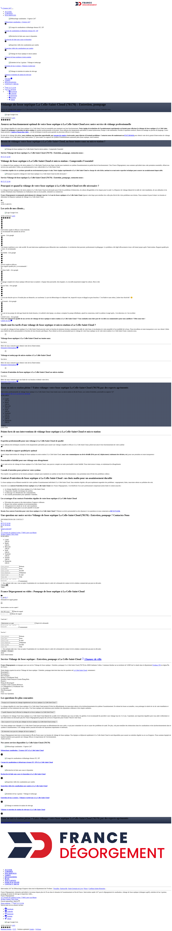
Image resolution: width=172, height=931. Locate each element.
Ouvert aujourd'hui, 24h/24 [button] (9, 901)
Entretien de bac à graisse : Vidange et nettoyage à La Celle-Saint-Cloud (25, 798)
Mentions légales (6, 929)
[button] (6, 8)
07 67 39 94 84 (11, 89)
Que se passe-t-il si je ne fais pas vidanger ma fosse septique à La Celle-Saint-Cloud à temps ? (29, 722)
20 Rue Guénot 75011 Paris (9, 534)
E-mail (21, 575)
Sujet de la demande (42, 623)
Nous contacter (5, 146)
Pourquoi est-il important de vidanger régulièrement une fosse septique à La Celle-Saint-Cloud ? (29, 702)
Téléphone (22, 573)
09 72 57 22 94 (11, 87)
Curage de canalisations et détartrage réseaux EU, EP (21, 31)
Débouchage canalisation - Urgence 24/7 (17, 22)
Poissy (86, 888)
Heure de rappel (17, 614)
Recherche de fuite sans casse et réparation (18, 39)
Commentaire (23, 581)
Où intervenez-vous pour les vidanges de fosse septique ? (18, 731)
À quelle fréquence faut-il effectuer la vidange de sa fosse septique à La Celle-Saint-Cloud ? (28, 712)
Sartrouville (63, 888)
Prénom (21, 566)
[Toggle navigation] (12, 8)
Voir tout (8, 79)
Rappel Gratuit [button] (5, 111)
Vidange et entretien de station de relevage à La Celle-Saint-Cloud (23, 809)
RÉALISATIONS (10, 82)
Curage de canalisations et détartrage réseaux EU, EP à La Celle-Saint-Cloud (27, 762)
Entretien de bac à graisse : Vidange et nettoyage (20, 66)
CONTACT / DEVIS (11, 84)
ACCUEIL (8, 11)
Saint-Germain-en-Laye (75, 888)
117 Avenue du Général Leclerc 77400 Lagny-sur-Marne (19, 532)
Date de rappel (18, 611)
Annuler (4, 651)
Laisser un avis (6, 321)
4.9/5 (13, 118)
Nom (20, 568)
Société (21, 570)
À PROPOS (9, 13)
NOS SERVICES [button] (10, 15)
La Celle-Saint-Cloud (80, 670)
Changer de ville (93, 659)
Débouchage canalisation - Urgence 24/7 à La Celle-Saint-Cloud (22, 750)
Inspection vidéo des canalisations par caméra (19, 48)
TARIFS (7, 80)
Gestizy (31, 929)
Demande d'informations (9, 348)
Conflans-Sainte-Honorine (96, 888)
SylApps (38, 929)
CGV (14, 929)
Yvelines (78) (156, 665)
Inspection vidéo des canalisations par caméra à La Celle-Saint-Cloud (24, 786)
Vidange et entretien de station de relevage (18, 75)
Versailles (56, 888)
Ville (20, 577)
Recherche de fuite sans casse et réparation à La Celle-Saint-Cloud (23, 774)
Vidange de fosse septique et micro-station (18, 57)
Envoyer (4, 585)
